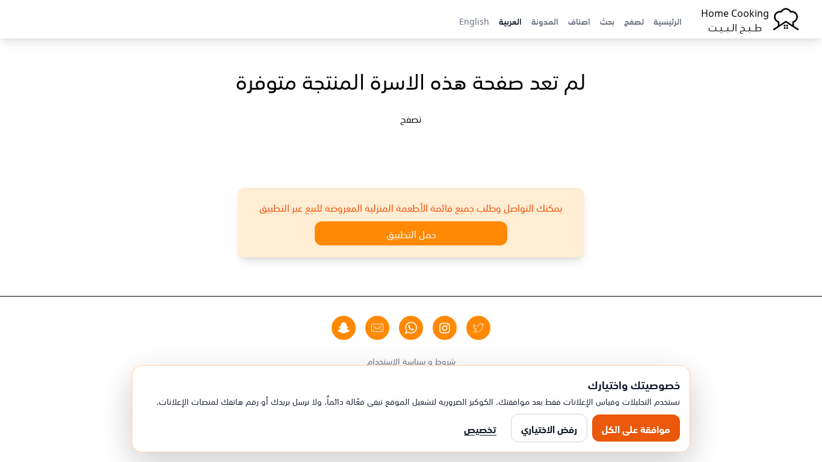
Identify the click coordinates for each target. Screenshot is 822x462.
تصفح (634, 20)
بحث (607, 20)
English (474, 20)
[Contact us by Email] (377, 328)
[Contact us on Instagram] (445, 328)
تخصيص (480, 428)
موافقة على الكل (636, 428)
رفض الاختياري (549, 428)
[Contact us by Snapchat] (344, 328)
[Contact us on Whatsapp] (411, 328)
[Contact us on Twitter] (478, 328)
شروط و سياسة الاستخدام (411, 360)
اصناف (579, 20)
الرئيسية (668, 20)
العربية (510, 20)
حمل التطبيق (411, 233)
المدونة (544, 20)
